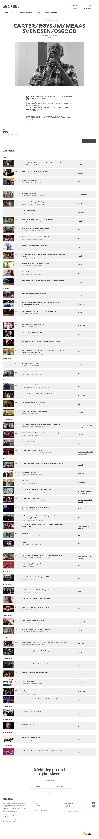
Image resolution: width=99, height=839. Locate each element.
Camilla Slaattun (6, 816)
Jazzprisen (89, 5)
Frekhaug (80, 173)
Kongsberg (81, 365)
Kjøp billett (89, 141)
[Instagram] (93, 807)
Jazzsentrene (75, 8)
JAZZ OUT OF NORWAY (51, 12)
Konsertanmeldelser (26, 12)
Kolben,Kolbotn (82, 194)
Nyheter (5, 12)
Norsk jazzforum (74, 5)
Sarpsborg (81, 473)
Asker (79, 726)
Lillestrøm (81, 643)
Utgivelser (39, 12)
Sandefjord (81, 212)
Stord (79, 508)
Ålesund (80, 412)
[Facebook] (93, 804)
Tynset (80, 164)
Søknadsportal (88, 7)
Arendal (80, 630)
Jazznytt (76, 7)
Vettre (79, 247)
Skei (79, 665)
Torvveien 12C (82, 325)
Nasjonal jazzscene (87, 8)
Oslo (79, 181)
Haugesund (81, 304)
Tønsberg (80, 203)
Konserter (14, 12)
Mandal (80, 264)
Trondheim (81, 591)
